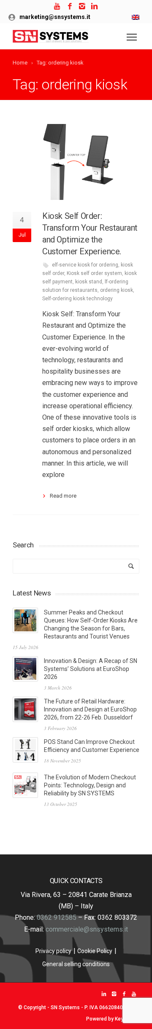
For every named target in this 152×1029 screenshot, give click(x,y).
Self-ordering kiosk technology (77, 299)
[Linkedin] (94, 7)
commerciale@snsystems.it (87, 929)
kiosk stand (88, 282)
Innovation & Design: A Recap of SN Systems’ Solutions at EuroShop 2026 (90, 668)
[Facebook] (70, 7)
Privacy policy (53, 951)
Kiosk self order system (94, 273)
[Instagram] (82, 7)
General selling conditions (76, 964)
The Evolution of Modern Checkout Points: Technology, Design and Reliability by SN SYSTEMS (90, 785)
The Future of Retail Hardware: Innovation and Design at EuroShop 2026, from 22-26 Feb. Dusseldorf (90, 709)
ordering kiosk (116, 290)
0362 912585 (56, 917)
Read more (63, 496)
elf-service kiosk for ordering (85, 265)
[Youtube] (58, 7)
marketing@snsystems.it (54, 16)
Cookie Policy (94, 951)
